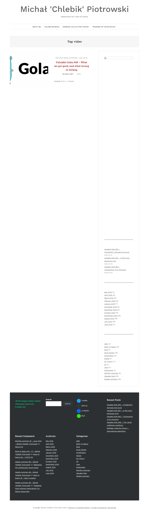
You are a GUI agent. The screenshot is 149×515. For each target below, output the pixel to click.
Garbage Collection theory (76, 27)
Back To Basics (110, 347)
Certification (109, 356)
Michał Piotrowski (70, 58)
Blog (106, 350)
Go (105, 364)
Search (49, 399)
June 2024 (108, 324)
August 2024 (109, 318)
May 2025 (108, 292)
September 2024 (110, 316)
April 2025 (108, 295)
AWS (106, 344)
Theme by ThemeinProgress (79, 508)
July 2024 (108, 322)
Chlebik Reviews (51, 27)
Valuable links (67, 74)
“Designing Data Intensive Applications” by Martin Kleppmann (28, 488)
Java (106, 367)
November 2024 (110, 310)
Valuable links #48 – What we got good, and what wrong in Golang (71, 66)
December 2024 (110, 307)
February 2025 (109, 301)
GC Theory (108, 361)
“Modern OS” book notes (103, 27)
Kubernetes (108, 370)
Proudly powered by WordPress (103, 508)
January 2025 (109, 304)
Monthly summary (111, 373)
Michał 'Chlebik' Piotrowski (74, 11)
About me (36, 27)
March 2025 (108, 298)
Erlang (106, 359)
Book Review (109, 353)
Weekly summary (110, 379)
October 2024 (109, 313)
